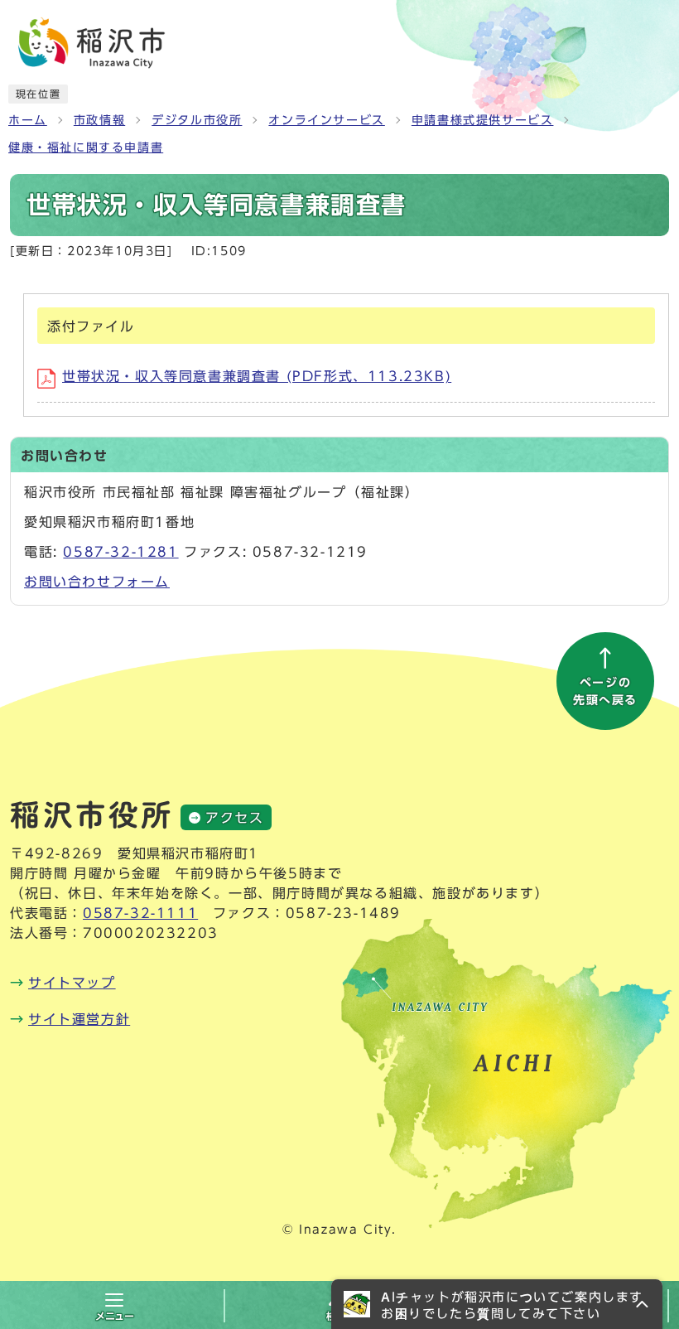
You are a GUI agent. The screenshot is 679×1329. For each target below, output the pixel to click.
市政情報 (99, 120)
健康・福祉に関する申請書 (85, 147)
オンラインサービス (326, 120)
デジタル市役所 (197, 120)
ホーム (27, 120)
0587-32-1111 (140, 913)
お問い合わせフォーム (97, 581)
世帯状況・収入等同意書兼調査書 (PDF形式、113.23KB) (256, 376)
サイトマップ (72, 982)
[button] (496, 1304)
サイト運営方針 (79, 1019)
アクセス (234, 817)
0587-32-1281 (120, 551)
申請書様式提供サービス (483, 120)
